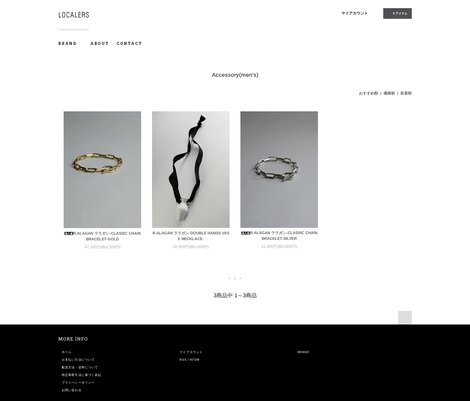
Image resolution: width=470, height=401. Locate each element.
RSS (183, 359)
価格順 (389, 93)
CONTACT (129, 43)
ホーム (67, 352)
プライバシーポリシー (78, 382)
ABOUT (99, 43)
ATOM (194, 359)
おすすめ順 (368, 93)
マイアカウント (354, 13)
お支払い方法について (78, 359)
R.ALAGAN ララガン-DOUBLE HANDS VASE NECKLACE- (191, 236)
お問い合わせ (72, 390)
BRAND (68, 43)
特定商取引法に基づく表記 (81, 374)
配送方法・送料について (80, 367)
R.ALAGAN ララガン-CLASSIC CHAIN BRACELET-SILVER (283, 236)
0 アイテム (400, 13)
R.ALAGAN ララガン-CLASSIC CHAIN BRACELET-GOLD (107, 236)
